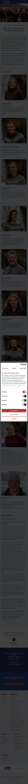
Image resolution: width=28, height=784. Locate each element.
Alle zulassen (14, 410)
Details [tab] (14, 368)
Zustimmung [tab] (5, 368)
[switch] (24, 396)
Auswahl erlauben (14, 414)
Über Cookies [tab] (23, 368)
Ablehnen (14, 418)
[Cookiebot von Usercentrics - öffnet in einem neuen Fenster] (20, 364)
